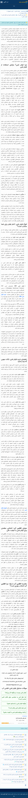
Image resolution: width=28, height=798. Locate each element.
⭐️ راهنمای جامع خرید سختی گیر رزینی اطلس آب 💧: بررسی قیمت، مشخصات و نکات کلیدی (13, 751)
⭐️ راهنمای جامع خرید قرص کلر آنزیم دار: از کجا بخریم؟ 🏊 (13, 776)
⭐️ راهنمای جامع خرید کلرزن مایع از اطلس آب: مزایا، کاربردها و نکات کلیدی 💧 (14, 746)
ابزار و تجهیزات (10, 11)
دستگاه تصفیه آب (23, 13)
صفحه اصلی (17, 11)
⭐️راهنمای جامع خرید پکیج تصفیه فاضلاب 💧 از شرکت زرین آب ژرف (13, 741)
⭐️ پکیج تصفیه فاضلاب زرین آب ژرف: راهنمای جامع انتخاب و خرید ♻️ (14, 736)
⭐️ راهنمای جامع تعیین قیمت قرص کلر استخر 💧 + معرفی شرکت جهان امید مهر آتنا (13, 766)
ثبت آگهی (6, 2)
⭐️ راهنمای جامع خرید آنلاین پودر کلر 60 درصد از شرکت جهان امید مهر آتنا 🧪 (13, 781)
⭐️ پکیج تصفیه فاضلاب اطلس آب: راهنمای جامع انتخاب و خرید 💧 (13, 770)
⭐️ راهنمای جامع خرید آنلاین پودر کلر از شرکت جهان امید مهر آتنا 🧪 (14, 761)
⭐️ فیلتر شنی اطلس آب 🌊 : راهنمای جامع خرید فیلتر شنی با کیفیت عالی (13, 756)
